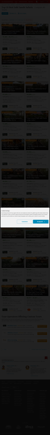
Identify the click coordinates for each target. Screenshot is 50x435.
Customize (25, 221)
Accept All (40, 221)
